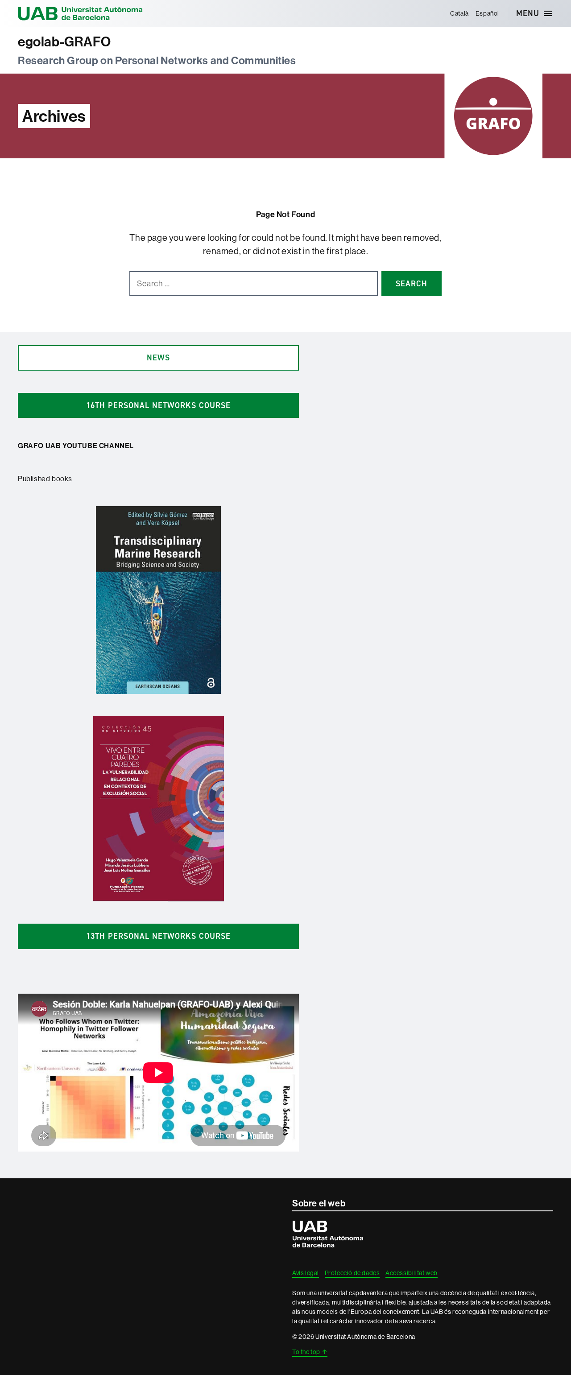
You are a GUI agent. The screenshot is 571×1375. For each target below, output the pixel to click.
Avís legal (305, 1273)
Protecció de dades (352, 1273)
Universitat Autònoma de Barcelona (80, 13)
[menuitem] (459, 13)
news (158, 357)
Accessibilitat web (411, 1273)
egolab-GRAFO (64, 41)
